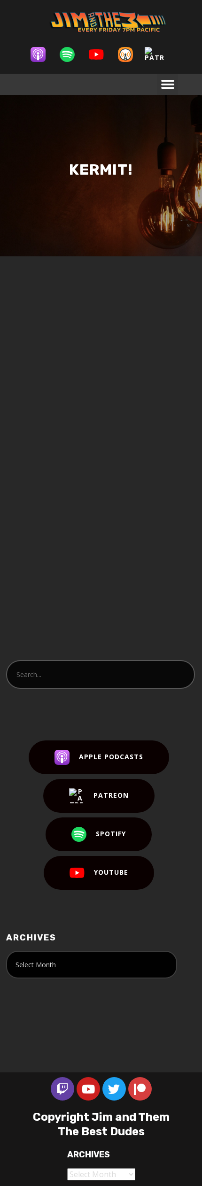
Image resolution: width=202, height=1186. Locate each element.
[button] (167, 84)
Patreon (111, 795)
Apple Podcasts (111, 756)
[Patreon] (159, 54)
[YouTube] (101, 54)
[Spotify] (71, 54)
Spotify (111, 833)
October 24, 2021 (53, 355)
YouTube (111, 872)
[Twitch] (62, 1089)
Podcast (135, 355)
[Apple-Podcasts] (42, 54)
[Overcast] (130, 54)
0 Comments (86, 365)
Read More (43, 507)
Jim (100, 355)
